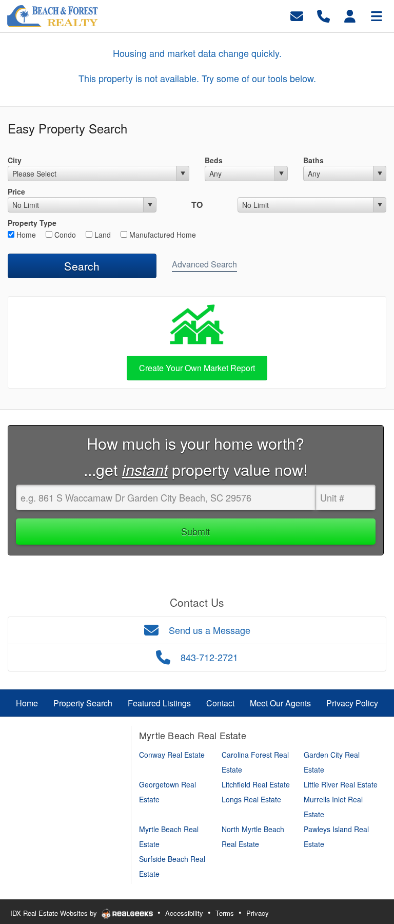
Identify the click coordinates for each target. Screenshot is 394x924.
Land (101, 234)
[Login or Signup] (350, 15)
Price (16, 191)
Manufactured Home (161, 234)
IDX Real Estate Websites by (54, 913)
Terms (224, 913)
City (15, 160)
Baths (313, 160)
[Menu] (376, 15)
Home (25, 234)
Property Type (32, 223)
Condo (64, 234)
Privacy (257, 913)
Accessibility (184, 913)
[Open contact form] (296, 15)
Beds (214, 160)
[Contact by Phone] (323, 15)
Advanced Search (204, 264)
